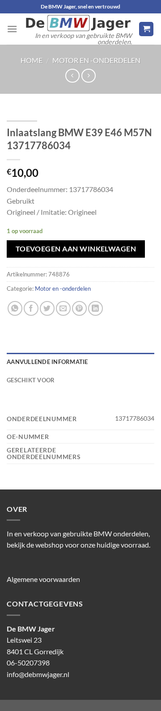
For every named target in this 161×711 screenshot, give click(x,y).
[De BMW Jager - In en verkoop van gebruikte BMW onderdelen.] (78, 23)
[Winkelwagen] (146, 29)
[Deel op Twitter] (47, 308)
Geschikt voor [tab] (31, 380)
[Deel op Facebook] (31, 308)
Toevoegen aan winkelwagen (76, 249)
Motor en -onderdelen (96, 60)
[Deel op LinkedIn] (95, 308)
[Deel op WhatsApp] (15, 308)
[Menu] (12, 29)
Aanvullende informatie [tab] (47, 361)
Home (31, 60)
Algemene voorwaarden (43, 579)
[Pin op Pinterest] (79, 308)
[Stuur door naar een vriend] (63, 308)
